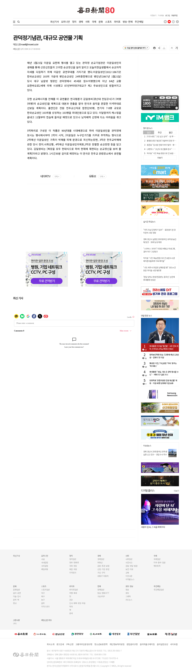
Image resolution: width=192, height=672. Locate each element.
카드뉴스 (129, 600)
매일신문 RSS (46, 620)
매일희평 (44, 569)
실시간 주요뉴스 (149, 222)
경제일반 (100, 559)
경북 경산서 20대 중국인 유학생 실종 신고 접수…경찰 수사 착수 (155, 453)
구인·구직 (101, 573)
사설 (43, 559)
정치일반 (72, 559)
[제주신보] (171, 634)
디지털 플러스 (148, 490)
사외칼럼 (44, 566)
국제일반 (157, 559)
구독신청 (69, 644)
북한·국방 (73, 569)
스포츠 (108, 21)
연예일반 (100, 590)
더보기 (176, 490)
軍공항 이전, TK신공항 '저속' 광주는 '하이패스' (163, 364)
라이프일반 (73, 590)
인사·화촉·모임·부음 (77, 603)
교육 (127, 573)
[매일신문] (21, 633)
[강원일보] (39, 633)
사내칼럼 (44, 562)
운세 (71, 613)
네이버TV (49, 176)
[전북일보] (152, 634)
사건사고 (129, 562)
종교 (14, 603)
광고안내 (60, 644)
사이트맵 (174, 644)
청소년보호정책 (100, 644)
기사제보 (161, 15)
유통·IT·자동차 (102, 576)
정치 (74, 21)
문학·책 (16, 600)
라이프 (117, 21)
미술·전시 (17, 596)
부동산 (99, 562)
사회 (87, 21)
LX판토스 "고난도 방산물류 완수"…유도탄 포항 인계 (166, 149)
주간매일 (139, 21)
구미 (14, 623)
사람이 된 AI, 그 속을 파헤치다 (153, 526)
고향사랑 (16, 620)
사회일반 (129, 559)
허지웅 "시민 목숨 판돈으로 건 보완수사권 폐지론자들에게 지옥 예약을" (159, 259)
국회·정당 (73, 566)
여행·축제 (73, 593)
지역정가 (72, 573)
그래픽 (128, 596)
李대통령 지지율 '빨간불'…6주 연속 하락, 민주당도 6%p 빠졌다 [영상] (163, 347)
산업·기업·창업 (103, 569)
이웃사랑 (129, 576)
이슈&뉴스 (147, 446)
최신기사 (54, 21)
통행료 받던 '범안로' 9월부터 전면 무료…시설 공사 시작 (168, 140)
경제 (81, 21)
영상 (127, 590)
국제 (94, 21)
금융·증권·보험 (103, 566)
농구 (43, 600)
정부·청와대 (74, 562)
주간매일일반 (159, 590)
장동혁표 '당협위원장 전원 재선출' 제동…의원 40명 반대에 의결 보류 (163, 382)
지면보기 (153, 15)
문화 (101, 21)
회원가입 (174, 15)
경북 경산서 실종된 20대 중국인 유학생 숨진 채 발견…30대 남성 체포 (159, 241)
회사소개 (50, 644)
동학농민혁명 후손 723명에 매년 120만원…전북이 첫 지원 (164, 356)
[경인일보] (77, 634)
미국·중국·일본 (159, 562)
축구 (43, 596)
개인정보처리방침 (116, 644)
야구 (43, 593)
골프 (43, 603)
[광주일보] (96, 634)
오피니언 (65, 21)
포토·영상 (129, 586)
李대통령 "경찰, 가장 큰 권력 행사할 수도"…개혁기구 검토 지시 (164, 373)
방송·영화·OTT (103, 593)
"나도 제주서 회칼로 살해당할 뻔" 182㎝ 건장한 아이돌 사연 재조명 (159, 269)
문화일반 (16, 590)
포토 (127, 593)
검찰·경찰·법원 (131, 566)
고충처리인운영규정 (83, 644)
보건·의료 (129, 569)
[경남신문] (58, 634)
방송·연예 (128, 21)
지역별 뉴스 (130, 579)
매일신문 (17, 44)
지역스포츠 (45, 606)
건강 (71, 600)
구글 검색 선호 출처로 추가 (136, 48)
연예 (99, 586)
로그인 (167, 15)
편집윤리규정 (132, 644)
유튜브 (97, 176)
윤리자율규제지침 (147, 644)
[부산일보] (133, 633)
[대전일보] (114, 633)
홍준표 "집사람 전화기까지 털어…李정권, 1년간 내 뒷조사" (169, 144)
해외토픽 (157, 566)
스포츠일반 (45, 590)
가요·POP (101, 596)
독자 (71, 606)
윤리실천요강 (162, 644)
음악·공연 (17, 593)
